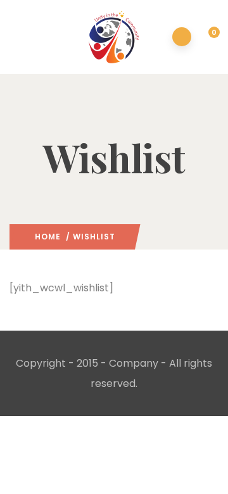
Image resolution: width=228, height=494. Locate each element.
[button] (206, 38)
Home (48, 236)
